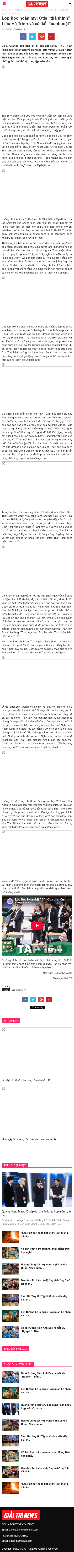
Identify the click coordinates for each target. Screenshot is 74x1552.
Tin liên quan (11, 1020)
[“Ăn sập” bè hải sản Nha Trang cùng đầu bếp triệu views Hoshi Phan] (37, 1051)
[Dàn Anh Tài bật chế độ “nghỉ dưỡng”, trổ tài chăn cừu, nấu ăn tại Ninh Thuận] (10, 1284)
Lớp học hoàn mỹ (19, 989)
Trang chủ (6, 10)
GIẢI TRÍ (19, 10)
